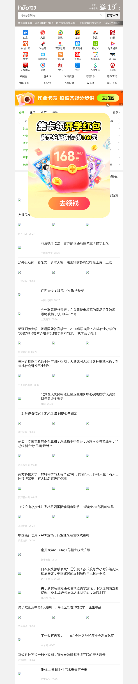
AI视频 (23, 76)
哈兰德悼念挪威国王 (66, 23)
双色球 (90, 83)
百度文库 (95, 70)
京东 (25, 59)
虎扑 (60, 70)
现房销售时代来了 (44, 23)
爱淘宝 (77, 59)
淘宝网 (60, 59)
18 (111, 7)
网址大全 (112, 83)
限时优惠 (69, 76)
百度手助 (95, 59)
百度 (25, 37)
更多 (115, 112)
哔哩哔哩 (42, 59)
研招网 (112, 59)
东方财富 (25, 48)
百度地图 (60, 48)
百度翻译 (77, 48)
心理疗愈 (69, 83)
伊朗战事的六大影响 (90, 23)
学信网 (42, 48)
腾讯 (60, 37)
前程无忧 (24, 83)
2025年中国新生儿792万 (116, 23)
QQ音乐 (90, 76)
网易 (112, 37)
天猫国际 (25, 70)
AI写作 (47, 83)
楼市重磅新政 (25, 23)
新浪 (95, 37)
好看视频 (112, 48)
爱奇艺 (95, 48)
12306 (113, 70)
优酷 (42, 70)
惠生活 (47, 76)
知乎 (77, 70)
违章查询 (112, 76)
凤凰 (42, 37)
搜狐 (77, 37)
